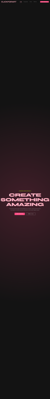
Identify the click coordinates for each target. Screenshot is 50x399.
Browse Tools (30, 213)
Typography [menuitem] (25, 1)
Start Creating (44, 1)
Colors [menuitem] (31, 1)
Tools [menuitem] (21, 1)
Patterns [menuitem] (35, 1)
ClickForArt (8, 2)
